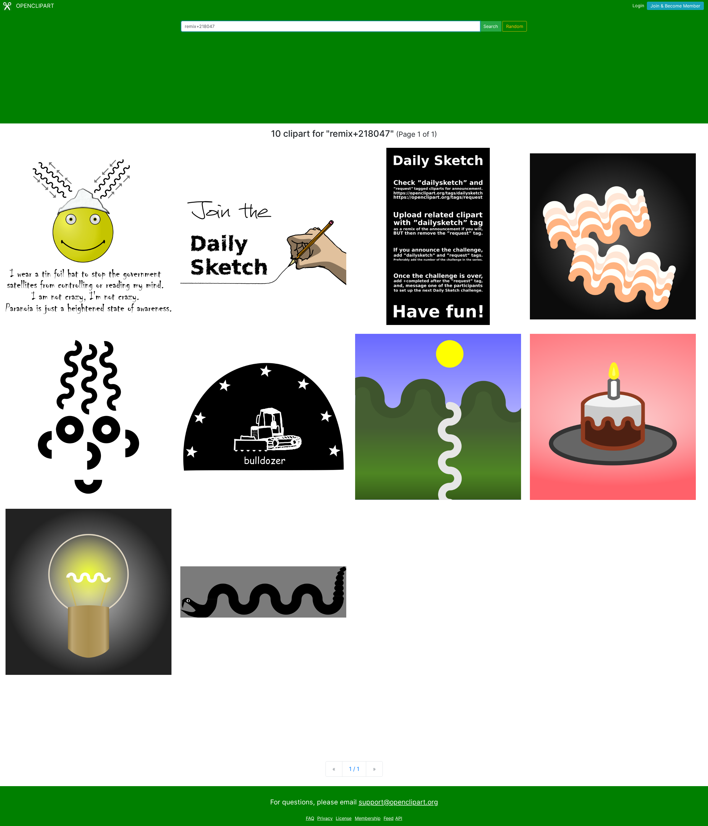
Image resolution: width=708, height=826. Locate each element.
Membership (368, 818)
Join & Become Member (675, 6)
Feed (389, 818)
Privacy (325, 818)
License (344, 818)
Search (490, 26)
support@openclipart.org (398, 802)
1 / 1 (354, 769)
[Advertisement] (354, 77)
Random (514, 26)
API (398, 818)
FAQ (310, 818)
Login (638, 5)
